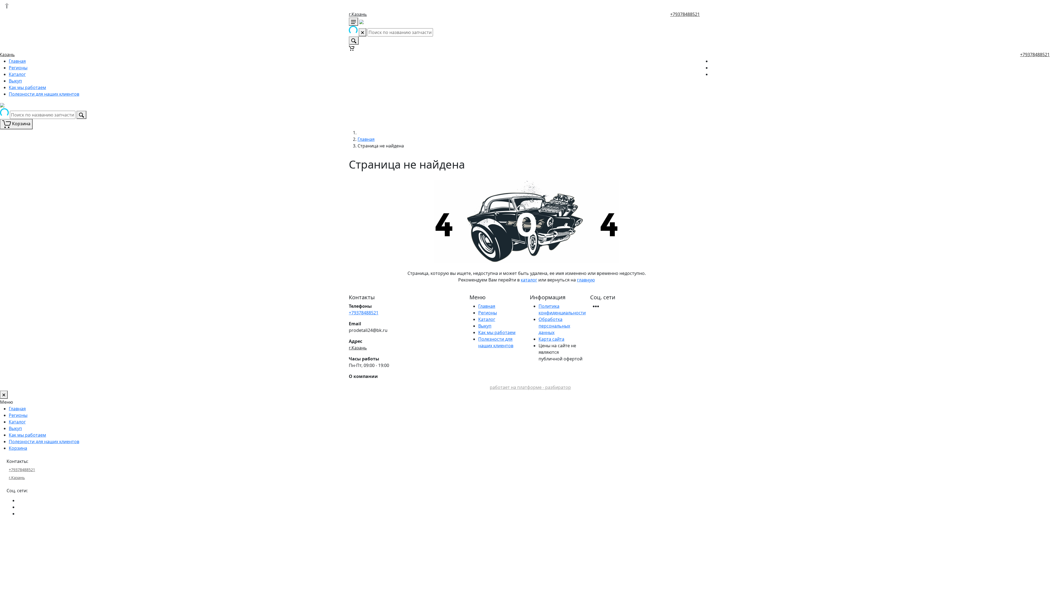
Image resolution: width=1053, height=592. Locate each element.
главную (586, 280)
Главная (17, 61)
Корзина (18, 448)
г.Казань (358, 14)
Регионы (18, 68)
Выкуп (15, 81)
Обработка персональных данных (554, 325)
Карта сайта (551, 339)
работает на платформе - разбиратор (530, 387)
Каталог (17, 74)
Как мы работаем (27, 87)
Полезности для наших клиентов (44, 94)
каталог (529, 280)
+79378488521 (685, 14)
